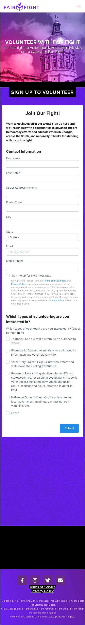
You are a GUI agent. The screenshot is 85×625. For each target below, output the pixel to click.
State (9, 231)
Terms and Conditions (55, 280)
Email (9, 246)
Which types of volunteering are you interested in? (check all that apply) (43, 330)
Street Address (21, 187)
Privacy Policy (18, 284)
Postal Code (14, 202)
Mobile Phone (15, 260)
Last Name (13, 173)
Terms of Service (42, 587)
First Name (13, 158)
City (8, 217)
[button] (79, 6)
